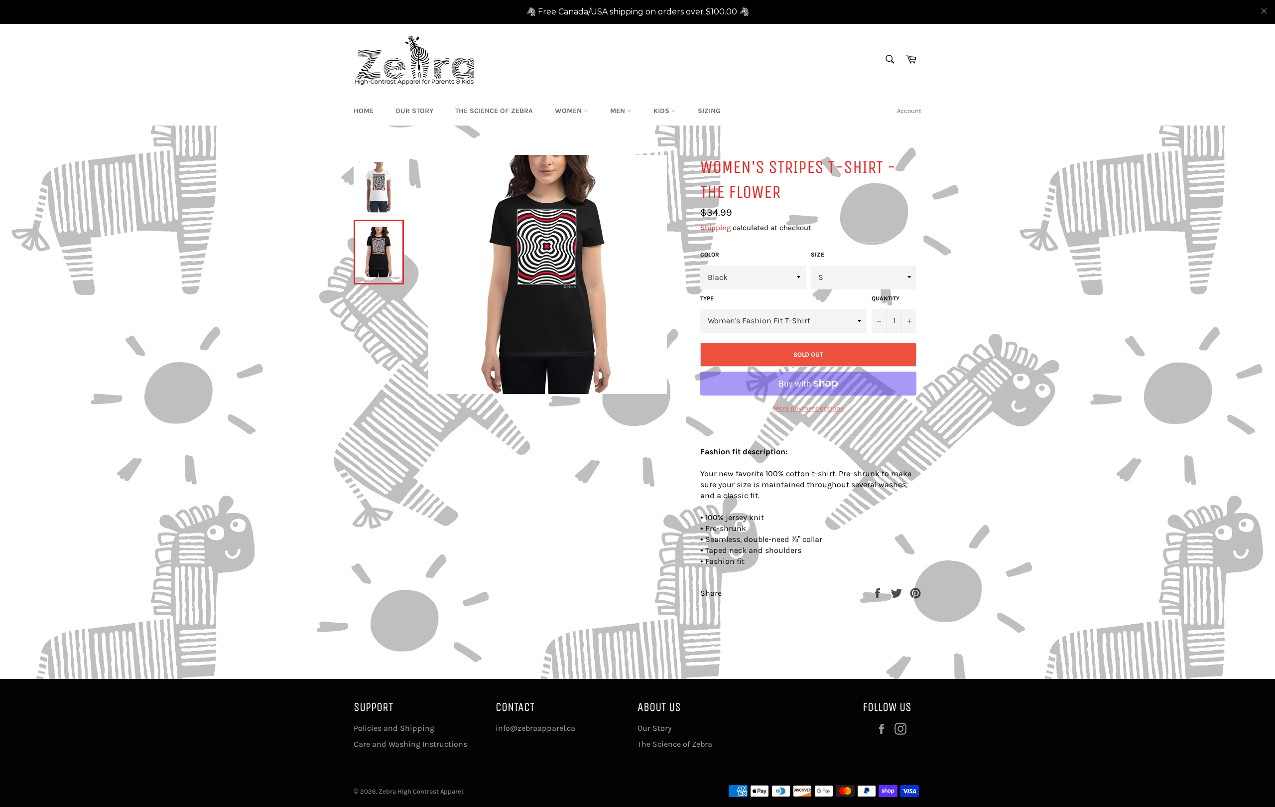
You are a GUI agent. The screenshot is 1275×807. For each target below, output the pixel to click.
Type (707, 298)
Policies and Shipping (394, 728)
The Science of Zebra (494, 111)
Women (569, 111)
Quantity (885, 298)
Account (909, 111)
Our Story (414, 111)
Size (817, 254)
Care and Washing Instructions (410, 744)
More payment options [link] (808, 408)
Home (364, 111)
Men (618, 111)
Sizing (709, 111)
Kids (662, 111)
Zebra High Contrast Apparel (421, 791)
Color (709, 254)
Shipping (715, 227)
